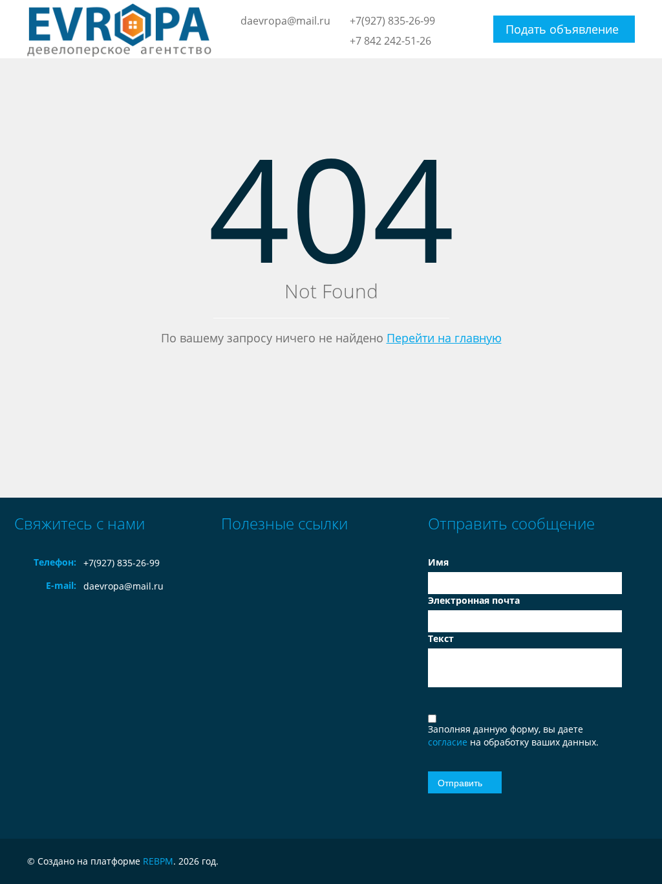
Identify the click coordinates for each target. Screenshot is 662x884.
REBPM (158, 861)
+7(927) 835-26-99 (392, 21)
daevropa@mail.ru (285, 21)
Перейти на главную (444, 338)
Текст (441, 638)
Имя (438, 562)
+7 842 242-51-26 (390, 41)
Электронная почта (474, 600)
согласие (449, 742)
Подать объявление (562, 29)
